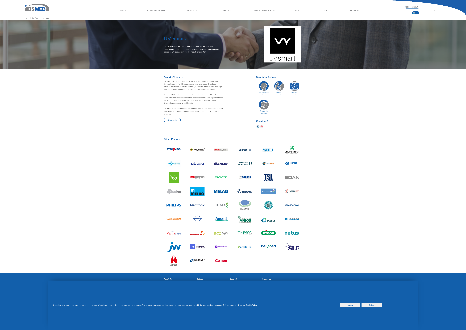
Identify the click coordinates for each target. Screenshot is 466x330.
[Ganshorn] (292, 219)
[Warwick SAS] (268, 191)
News (326, 10)
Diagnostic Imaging (264, 112)
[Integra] (221, 205)
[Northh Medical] (173, 163)
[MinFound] (197, 163)
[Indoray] (197, 150)
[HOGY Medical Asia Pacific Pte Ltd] (221, 177)
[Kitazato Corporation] (173, 150)
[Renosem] (244, 191)
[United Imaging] (244, 163)
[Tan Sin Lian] (268, 177)
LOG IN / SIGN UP (412, 7)
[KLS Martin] (197, 177)
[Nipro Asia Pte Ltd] (292, 163)
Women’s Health (279, 94)
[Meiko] (197, 191)
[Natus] (292, 233)
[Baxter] (221, 163)
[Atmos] (197, 219)
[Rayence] (197, 233)
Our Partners (36, 18)
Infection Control (294, 94)
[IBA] (173, 177)
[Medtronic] (197, 205)
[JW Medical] (173, 247)
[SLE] (292, 247)
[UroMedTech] (292, 150)
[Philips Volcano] (244, 177)
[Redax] (197, 260)
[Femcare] (244, 205)
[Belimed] (268, 247)
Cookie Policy (251, 305)
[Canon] (221, 260)
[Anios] (244, 219)
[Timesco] (244, 233)
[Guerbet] (244, 150)
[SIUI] (268, 150)
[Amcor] (268, 219)
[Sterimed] (292, 191)
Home (27, 18)
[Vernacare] (173, 233)
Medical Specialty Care (156, 10)
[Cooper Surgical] (292, 205)
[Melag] (221, 191)
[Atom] (173, 260)
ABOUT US (123, 10)
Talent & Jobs (355, 10)
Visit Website (172, 120)
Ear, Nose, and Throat (264, 94)
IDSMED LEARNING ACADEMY (264, 10)
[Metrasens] (268, 163)
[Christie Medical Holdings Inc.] (244, 247)
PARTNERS (227, 10)
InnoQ (297, 10)
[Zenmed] (221, 150)
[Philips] (173, 205)
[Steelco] (173, 191)
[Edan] (292, 177)
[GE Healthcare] (221, 247)
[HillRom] (197, 247)
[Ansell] (221, 219)
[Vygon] (268, 233)
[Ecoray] (221, 233)
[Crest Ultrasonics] (268, 205)
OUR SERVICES (191, 10)
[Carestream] (173, 219)
